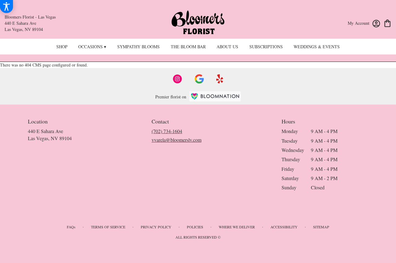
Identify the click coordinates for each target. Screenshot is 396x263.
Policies (195, 226)
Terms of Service (108, 226)
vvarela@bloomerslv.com (176, 139)
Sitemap (321, 226)
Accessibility (284, 226)
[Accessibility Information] (6, 6)
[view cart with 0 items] (387, 23)
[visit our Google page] (199, 79)
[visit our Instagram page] (177, 79)
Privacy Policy (156, 226)
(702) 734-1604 (167, 131)
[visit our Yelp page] (220, 79)
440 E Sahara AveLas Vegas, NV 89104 (50, 134)
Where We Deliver (237, 226)
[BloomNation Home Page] (215, 96)
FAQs (71, 226)
